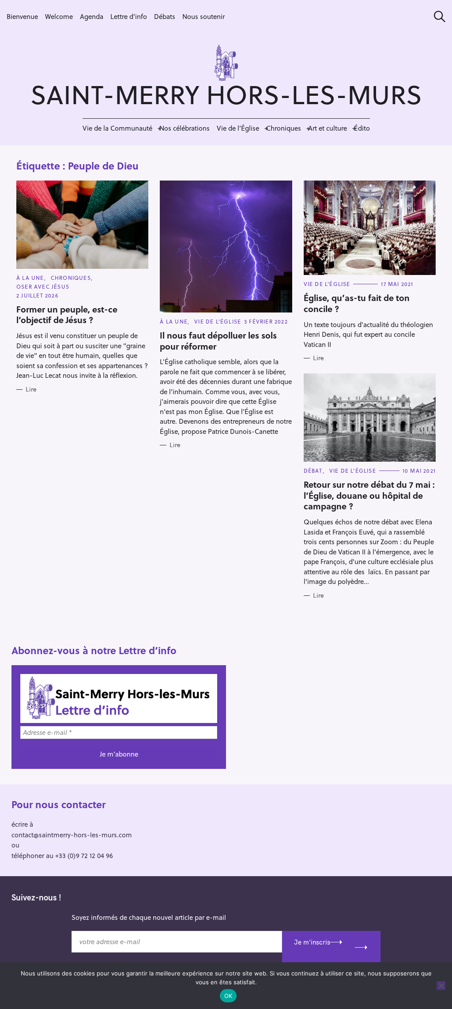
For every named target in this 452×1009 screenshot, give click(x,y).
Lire (31, 389)
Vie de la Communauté (117, 128)
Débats (164, 16)
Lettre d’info (128, 16)
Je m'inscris (312, 942)
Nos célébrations (184, 128)
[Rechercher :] (436, 17)
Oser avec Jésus (42, 286)
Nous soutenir (203, 16)
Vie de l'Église (217, 321)
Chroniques (283, 128)
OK (228, 995)
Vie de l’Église (238, 128)
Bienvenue (22, 16)
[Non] (441, 985)
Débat (313, 470)
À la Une (30, 278)
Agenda (91, 16)
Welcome (59, 16)
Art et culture (327, 128)
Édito (362, 128)
